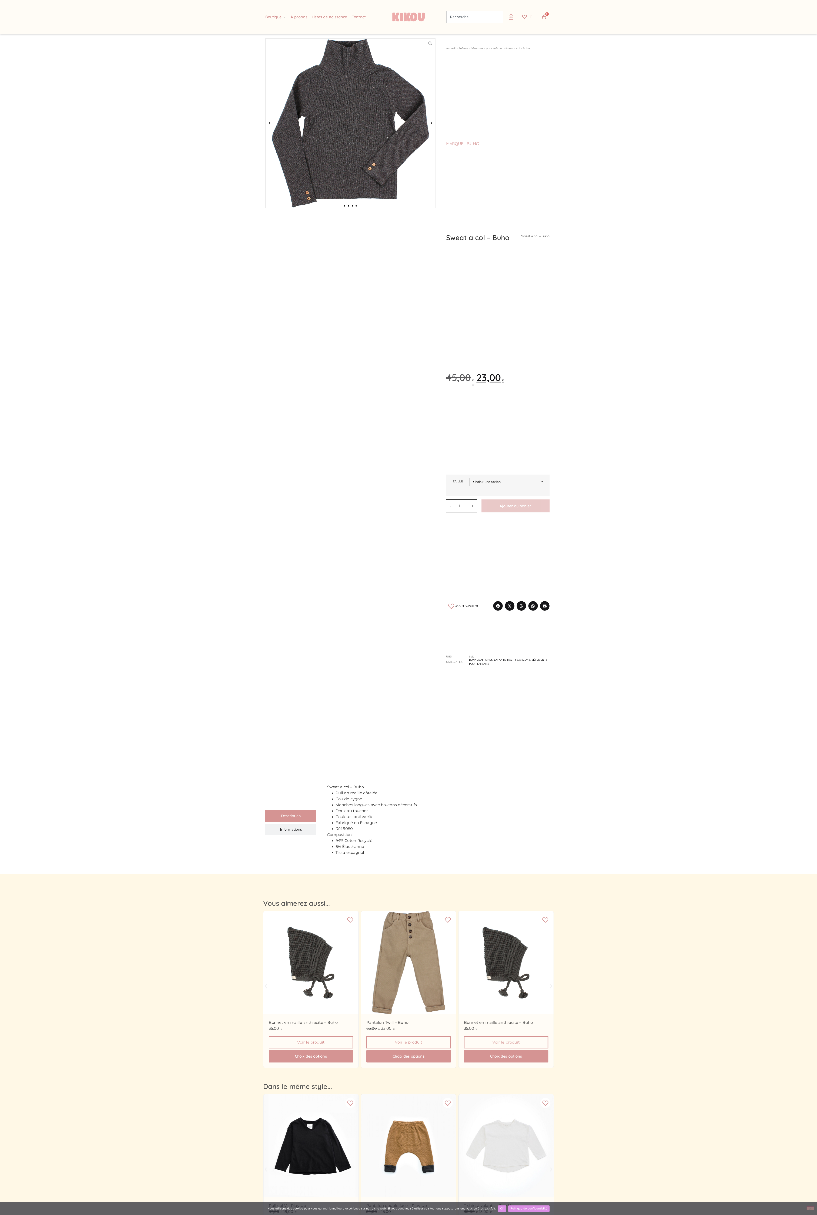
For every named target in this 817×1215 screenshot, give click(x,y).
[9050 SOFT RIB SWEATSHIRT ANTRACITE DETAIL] (350, 123)
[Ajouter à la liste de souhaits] (350, 920)
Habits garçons (518, 659)
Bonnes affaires (481, 659)
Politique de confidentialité (528, 1208)
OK (502, 1208)
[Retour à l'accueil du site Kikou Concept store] (408, 17)
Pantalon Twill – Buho (387, 1022)
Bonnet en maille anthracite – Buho (303, 1022)
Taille (458, 481)
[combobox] (474, 17)
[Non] (810, 1208)
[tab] (290, 816)
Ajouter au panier (515, 505)
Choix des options (311, 1056)
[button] (276, 17)
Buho (473, 143)
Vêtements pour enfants (487, 48)
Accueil (451, 48)
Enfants (463, 48)
